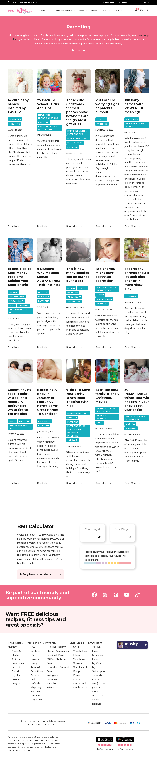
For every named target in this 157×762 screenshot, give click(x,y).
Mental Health (16, 301)
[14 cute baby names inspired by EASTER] (20, 81)
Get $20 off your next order (98, 687)
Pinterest (52, 679)
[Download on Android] (125, 739)
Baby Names (15, 119)
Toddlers (72, 440)
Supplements (80, 667)
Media (15, 654)
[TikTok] (137, 594)
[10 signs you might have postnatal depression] (107, 250)
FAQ (33, 646)
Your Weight (122, 529)
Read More (14, 226)
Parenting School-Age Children (48, 127)
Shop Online (76, 642)
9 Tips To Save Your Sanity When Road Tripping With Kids (78, 398)
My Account (95, 642)
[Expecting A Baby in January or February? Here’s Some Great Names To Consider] (49, 371)
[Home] (73, 50)
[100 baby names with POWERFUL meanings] (136, 81)
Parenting (14, 124)
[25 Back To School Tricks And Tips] (49, 81)
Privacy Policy (34, 724)
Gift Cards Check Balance (97, 699)
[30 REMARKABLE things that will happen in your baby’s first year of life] (136, 371)
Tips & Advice (74, 297)
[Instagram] (105, 594)
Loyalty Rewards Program (17, 679)
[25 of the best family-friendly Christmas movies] (107, 371)
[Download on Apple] (104, 739)
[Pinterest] (115, 594)
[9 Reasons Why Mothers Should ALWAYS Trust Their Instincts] (49, 250)
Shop (81, 10)
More (116, 10)
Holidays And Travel (78, 138)
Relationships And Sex (18, 311)
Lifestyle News (75, 142)
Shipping (36, 687)
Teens (100, 422)
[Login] (141, 10)
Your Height (92, 529)
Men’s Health (80, 683)
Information (34, 642)
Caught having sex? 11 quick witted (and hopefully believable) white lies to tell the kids (19, 402)
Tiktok (50, 687)
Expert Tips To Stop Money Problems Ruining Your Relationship (19, 277)
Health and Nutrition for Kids (48, 116)
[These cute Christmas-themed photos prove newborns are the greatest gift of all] (78, 81)
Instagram (52, 675)
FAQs (146, 2)
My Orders (98, 663)
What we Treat (99, 10)
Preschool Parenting (73, 434)
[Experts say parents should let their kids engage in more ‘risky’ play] (136, 250)
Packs (76, 679)
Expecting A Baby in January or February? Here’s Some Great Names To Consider (48, 402)
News (12, 305)
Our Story (43, 296)
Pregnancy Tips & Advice (135, 125)
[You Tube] (126, 594)
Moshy (42, 10)
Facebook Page (55, 654)
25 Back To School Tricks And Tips (48, 104)
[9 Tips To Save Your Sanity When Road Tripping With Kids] (78, 371)
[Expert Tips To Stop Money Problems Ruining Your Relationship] (20, 250)
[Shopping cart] (135, 10)
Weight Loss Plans (62, 10)
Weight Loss (73, 301)
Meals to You (80, 687)
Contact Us (135, 2)
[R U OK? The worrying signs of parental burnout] (107, 81)
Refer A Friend (109, 2)
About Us (122, 2)
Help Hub (36, 691)
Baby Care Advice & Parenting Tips (77, 132)
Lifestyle (101, 119)
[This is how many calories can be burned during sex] (78, 250)
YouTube (51, 683)
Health (71, 288)
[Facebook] (94, 594)
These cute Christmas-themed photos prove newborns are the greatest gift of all (77, 112)
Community (49, 642)
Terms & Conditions (50, 724)
